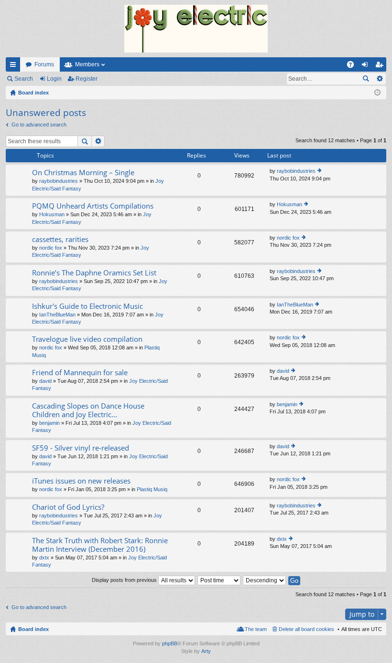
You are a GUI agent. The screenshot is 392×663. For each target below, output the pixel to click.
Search (23, 78)
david (45, 381)
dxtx (44, 557)
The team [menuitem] (256, 629)
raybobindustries (58, 181)
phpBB (169, 643)
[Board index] (196, 28)
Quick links (15, 66)
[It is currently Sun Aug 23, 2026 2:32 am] (377, 92)
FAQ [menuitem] (353, 66)
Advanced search (379, 78)
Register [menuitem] (381, 66)
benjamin (49, 423)
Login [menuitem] (366, 66)
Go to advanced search (38, 124)
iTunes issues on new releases (81, 480)
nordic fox (50, 248)
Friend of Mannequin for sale (80, 372)
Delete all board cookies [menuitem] (306, 629)
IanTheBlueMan (57, 314)
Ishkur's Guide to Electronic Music (87, 306)
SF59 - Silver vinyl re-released (80, 448)
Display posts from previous (125, 580)
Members (87, 64)
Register (87, 78)
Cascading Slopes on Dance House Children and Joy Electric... (88, 410)
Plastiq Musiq (152, 489)
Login (54, 78)
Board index (33, 629)
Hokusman (52, 214)
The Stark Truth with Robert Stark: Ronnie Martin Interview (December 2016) (100, 545)
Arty (206, 651)
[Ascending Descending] (265, 580)
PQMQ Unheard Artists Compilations (92, 205)
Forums (44, 64)
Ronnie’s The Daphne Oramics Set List (94, 272)
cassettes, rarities (60, 239)
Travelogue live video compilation (87, 339)
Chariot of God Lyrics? (68, 507)
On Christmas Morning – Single (83, 172)
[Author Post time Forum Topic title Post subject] (219, 580)
